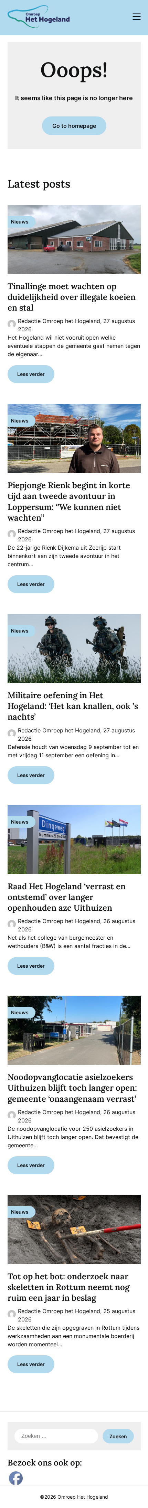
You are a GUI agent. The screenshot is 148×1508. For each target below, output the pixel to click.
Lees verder (31, 374)
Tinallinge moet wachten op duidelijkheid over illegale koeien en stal (72, 297)
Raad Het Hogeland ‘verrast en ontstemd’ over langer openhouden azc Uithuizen (67, 897)
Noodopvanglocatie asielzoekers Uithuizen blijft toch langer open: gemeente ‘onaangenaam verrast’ (72, 1088)
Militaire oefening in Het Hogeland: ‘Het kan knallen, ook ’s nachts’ (73, 706)
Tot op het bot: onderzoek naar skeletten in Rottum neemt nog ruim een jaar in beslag (68, 1287)
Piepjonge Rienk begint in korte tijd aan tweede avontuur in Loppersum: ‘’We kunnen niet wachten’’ (69, 501)
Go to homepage (74, 125)
